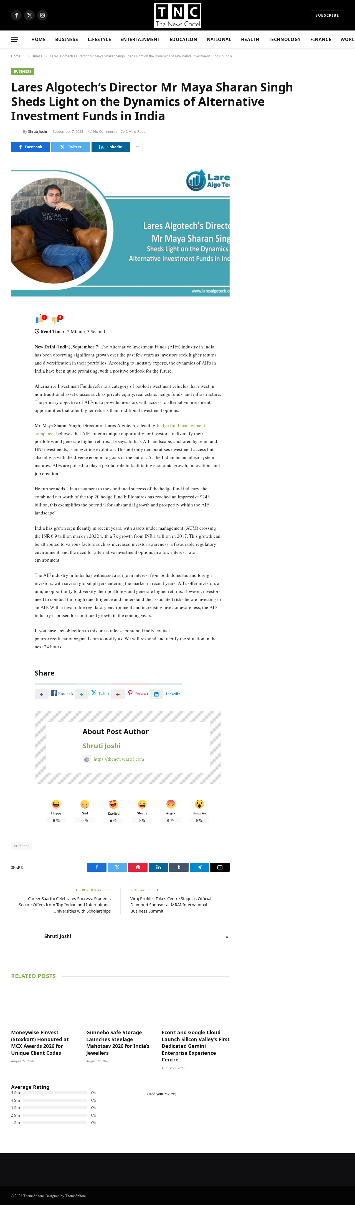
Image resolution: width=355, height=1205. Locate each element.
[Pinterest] (16, 372)
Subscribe (327, 15)
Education (183, 39)
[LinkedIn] (16, 357)
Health (250, 39)
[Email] (16, 386)
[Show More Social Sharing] (137, 147)
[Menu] (14, 40)
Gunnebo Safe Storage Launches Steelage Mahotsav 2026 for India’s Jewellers (117, 1042)
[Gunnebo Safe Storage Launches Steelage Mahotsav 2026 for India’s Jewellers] (120, 1005)
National (219, 39)
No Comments (105, 131)
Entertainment (140, 39)
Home (38, 39)
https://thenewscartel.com (119, 759)
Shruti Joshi (37, 131)
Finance (320, 39)
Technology (285, 39)
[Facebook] (16, 329)
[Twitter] (16, 343)
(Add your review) (161, 1093)
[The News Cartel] (177, 15)
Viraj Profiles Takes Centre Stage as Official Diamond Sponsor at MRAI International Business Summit (170, 905)
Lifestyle (99, 39)
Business (66, 39)
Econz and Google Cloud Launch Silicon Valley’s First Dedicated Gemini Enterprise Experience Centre (196, 1046)
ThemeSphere (75, 1195)
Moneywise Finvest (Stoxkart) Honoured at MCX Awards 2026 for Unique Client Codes (40, 1042)
